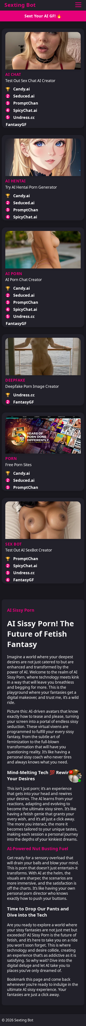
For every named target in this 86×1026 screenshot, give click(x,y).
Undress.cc (24, 117)
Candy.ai (21, 89)
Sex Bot (13, 544)
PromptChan (25, 103)
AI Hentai (15, 181)
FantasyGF (16, 124)
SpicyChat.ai (25, 110)
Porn (11, 458)
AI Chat (13, 74)
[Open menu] (78, 4)
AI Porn (13, 273)
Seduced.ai (23, 96)
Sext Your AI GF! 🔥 (43, 16)
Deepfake (15, 380)
